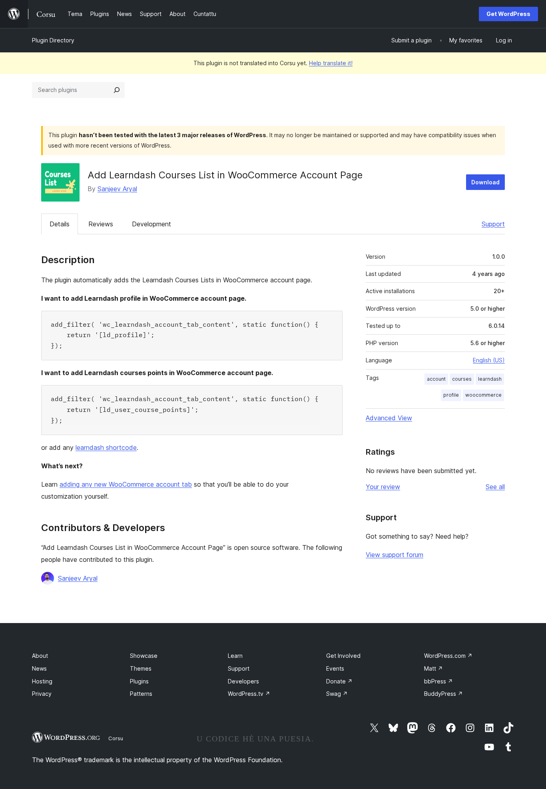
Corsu (115, 738)
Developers (243, 681)
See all (495, 487)
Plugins (139, 681)
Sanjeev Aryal (117, 189)
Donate (339, 681)
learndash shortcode (106, 447)
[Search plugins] (117, 90)
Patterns (141, 693)
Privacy (42, 693)
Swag (337, 693)
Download (485, 182)
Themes (140, 668)
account (436, 379)
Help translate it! (331, 63)
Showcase (143, 655)
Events (335, 668)
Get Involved (343, 655)
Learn (235, 655)
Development (151, 224)
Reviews (100, 224)
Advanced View (389, 418)
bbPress (438, 681)
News (39, 668)
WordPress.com (448, 655)
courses (462, 379)
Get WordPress (508, 13)
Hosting (42, 681)
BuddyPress (443, 693)
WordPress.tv (249, 693)
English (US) (489, 360)
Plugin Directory (53, 40)
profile (451, 395)
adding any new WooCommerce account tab (126, 484)
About (40, 655)
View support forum (394, 555)
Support (493, 224)
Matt (433, 668)
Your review (383, 487)
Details (60, 224)
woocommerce (483, 395)
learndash (490, 379)
